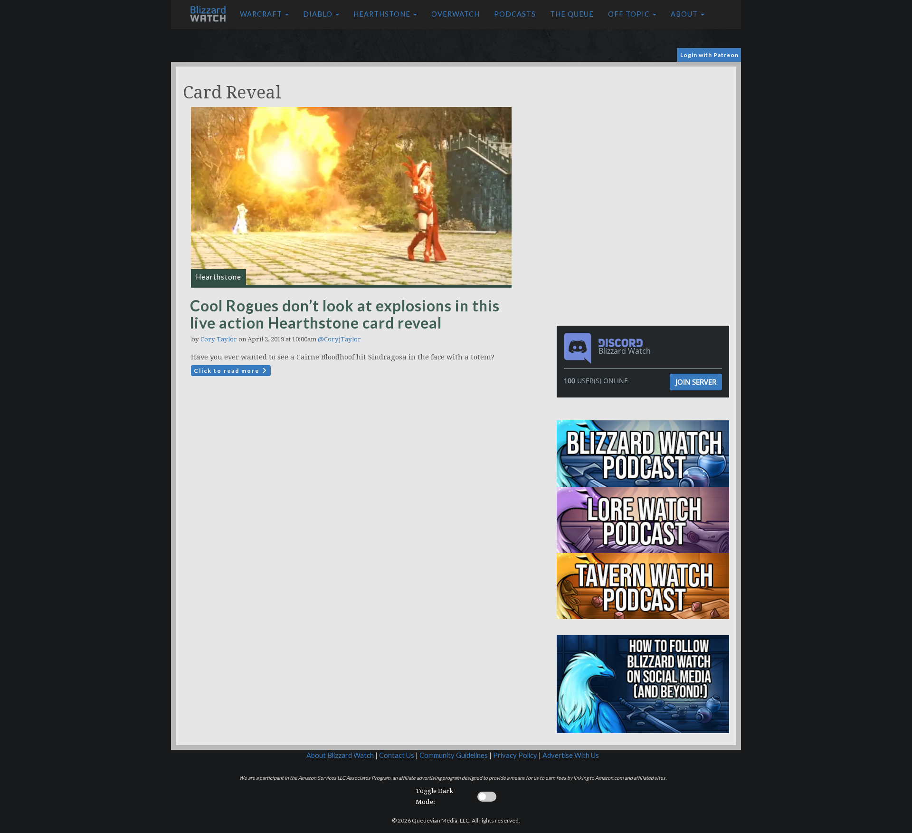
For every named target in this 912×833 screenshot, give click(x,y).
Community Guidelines (453, 755)
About (685, 14)
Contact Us (396, 755)
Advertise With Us (570, 755)
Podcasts (515, 14)
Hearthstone (382, 14)
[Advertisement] (645, 133)
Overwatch (455, 14)
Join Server (695, 382)
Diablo (318, 14)
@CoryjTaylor (339, 339)
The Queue (572, 14)
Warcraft (262, 14)
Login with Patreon (709, 54)
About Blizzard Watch (340, 755)
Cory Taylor (218, 339)
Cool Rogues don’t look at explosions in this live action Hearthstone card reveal (345, 314)
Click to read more (227, 370)
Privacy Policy (515, 755)
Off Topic (630, 14)
